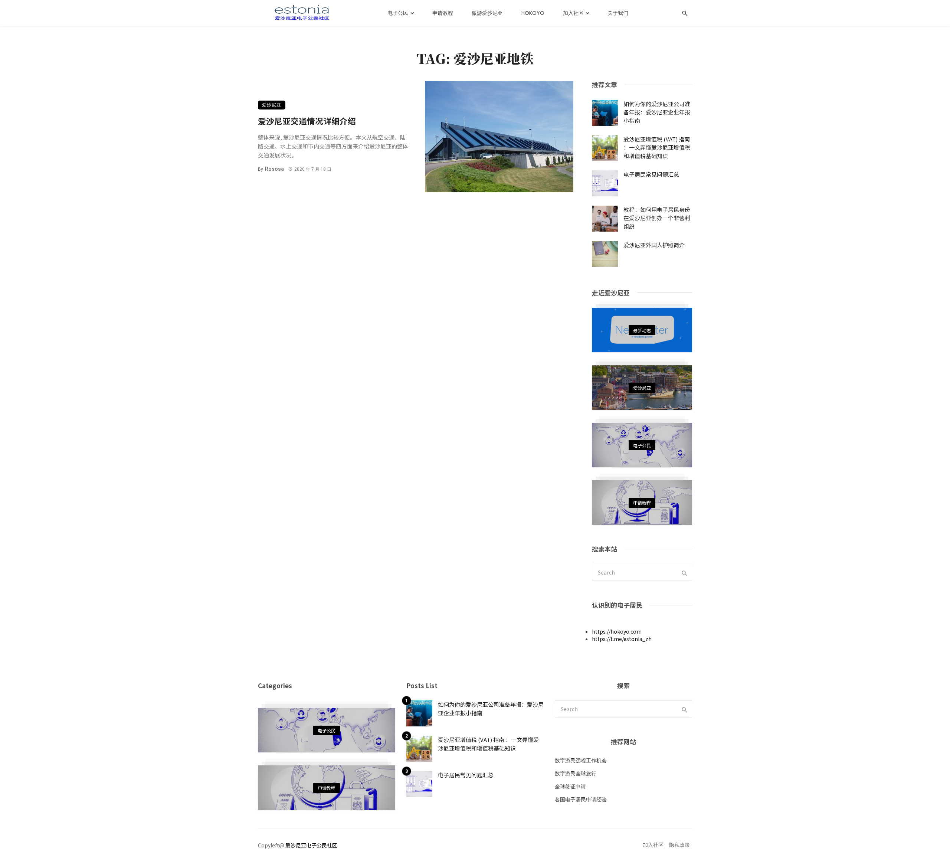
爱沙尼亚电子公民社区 (311, 845)
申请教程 (442, 13)
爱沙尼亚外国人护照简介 (654, 245)
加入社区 (573, 13)
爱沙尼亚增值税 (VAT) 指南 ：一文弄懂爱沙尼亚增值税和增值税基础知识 (656, 147)
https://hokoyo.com (617, 631)
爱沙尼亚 (271, 105)
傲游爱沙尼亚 (487, 13)
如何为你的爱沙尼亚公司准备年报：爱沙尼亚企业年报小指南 (656, 112)
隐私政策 (679, 845)
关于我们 (617, 13)
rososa (274, 169)
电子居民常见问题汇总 (651, 174)
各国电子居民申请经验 (581, 799)
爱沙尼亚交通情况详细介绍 (307, 121)
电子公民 (397, 13)
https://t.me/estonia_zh (622, 639)
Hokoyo (532, 13)
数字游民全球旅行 (575, 774)
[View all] (642, 330)
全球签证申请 (570, 787)
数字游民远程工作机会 (581, 761)
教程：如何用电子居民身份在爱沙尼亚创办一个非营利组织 (656, 218)
